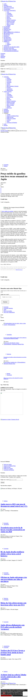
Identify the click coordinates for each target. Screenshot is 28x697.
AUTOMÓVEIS (8, 6)
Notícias (5, 166)
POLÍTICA (6, 36)
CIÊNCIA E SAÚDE (9, 7)
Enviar (2, 482)
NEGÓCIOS (7, 34)
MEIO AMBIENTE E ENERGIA (12, 32)
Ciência (8, 83)
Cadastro (9, 44)
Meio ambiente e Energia (12, 86)
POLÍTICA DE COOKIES (10, 49)
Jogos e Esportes (10, 22)
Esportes (9, 87)
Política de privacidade (6, 695)
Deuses (8, 17)
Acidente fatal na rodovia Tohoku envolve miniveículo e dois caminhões (13, 677)
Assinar (2, 71)
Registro (6, 5)
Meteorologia (10, 90)
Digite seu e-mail (5, 68)
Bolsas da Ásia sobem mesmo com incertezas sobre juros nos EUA (13, 604)
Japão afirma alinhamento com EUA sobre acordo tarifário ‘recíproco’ (12, 627)
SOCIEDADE (7, 37)
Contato (8, 114)
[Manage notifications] (4, 693)
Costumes (9, 13)
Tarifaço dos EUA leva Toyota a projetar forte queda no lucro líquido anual (13, 653)
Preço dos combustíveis (9, 312)
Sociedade (9, 82)
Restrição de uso (19, 269)
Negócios (9, 80)
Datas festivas (10, 16)
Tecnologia (9, 375)
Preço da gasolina (8, 311)
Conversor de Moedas (12, 122)
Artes (8, 12)
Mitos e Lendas (10, 24)
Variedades (9, 334)
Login (5, 3)
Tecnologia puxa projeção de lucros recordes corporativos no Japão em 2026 (13, 530)
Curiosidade (9, 14)
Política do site (10, 117)
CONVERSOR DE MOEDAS (11, 51)
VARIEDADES (7, 40)
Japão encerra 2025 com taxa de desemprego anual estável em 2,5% (14, 505)
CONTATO (6, 45)
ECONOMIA (7, 26)
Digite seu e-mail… (5, 294)
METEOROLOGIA (8, 33)
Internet (8, 84)
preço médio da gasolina (7, 211)
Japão (5, 309)
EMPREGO (6, 41)
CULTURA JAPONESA (10, 10)
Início (2, 130)
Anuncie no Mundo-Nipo (13, 115)
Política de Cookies (11, 118)
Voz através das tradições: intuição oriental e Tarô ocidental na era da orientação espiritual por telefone (15, 338)
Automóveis (9, 89)
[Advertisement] (14, 148)
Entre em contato (8, 464)
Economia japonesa (8, 308)
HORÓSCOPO (7, 29)
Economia (9, 79)
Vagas (8, 43)
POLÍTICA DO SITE (9, 48)
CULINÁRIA (7, 9)
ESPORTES (6, 28)
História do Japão (11, 21)
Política (8, 78)
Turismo (8, 25)
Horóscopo (9, 107)
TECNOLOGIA (7, 38)
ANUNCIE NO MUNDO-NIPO (11, 47)
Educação (9, 18)
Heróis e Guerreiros (11, 20)
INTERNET (7, 30)
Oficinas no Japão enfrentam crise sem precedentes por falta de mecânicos (14, 579)
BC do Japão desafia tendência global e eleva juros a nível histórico (12, 554)
